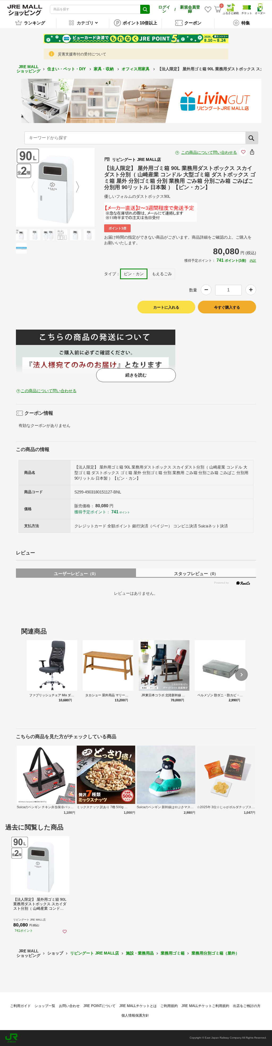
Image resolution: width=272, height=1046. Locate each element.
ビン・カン (134, 274)
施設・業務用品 (140, 953)
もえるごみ (162, 274)
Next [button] (74, 187)
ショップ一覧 (45, 1006)
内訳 (253, 260)
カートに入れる (166, 307)
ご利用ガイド (20, 1006)
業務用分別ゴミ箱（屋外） (215, 953)
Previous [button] (36, 187)
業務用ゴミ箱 (173, 953)
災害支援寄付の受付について (82, 54)
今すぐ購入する (227, 307)
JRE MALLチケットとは (138, 1006)
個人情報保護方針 (135, 1015)
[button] (241, 674)
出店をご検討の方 (247, 1006)
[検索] (251, 138)
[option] (55, 187)
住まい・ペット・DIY (67, 69)
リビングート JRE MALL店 (94, 953)
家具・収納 (104, 69)
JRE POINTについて (99, 1006)
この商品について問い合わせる (209, 152)
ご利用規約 (169, 1006)
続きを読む (136, 375)
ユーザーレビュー (76, 573)
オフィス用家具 (136, 69)
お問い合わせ (69, 1006)
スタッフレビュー (196, 573)
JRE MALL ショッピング (28, 68)
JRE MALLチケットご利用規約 (205, 1006)
